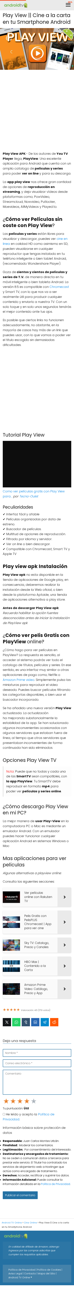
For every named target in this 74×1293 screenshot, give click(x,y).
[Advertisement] (37, 111)
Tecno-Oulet (28, 496)
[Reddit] (54, 1022)
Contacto (30, 1273)
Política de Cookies (49, 1269)
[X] (7, 1022)
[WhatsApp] (16, 1022)
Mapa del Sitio (46, 1273)
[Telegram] (45, 1022)
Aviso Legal (15, 1273)
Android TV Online (19, 1277)
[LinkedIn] (35, 1022)
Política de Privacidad (55, 1184)
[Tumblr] (26, 1022)
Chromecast (59, 287)
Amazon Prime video (18, 680)
